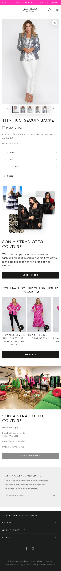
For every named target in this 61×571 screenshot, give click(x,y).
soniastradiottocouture (25, 561)
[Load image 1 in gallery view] (15, 109)
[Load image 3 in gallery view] (30, 109)
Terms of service (48, 564)
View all (31, 354)
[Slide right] (53, 109)
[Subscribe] (55, 495)
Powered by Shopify (14, 565)
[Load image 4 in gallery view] (38, 109)
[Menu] (4, 9)
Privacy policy (32, 564)
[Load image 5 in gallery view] (45, 109)
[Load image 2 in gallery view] (23, 109)
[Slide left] (7, 109)
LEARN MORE (30, 275)
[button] (49, 9)
